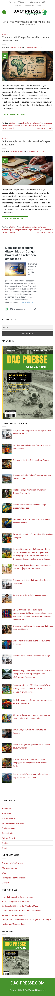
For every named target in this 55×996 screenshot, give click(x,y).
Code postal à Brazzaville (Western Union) (20, 906)
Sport (4, 848)
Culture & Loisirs (9, 838)
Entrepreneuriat (9, 818)
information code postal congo (18, 125)
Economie (6, 808)
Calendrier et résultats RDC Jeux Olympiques (21, 910)
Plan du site (41, 990)
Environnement (8, 828)
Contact (38, 6)
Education (6, 813)
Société (5, 34)
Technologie (7, 833)
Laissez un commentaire (44, 128)
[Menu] (4, 12)
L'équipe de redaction (33, 47)
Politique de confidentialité (24, 6)
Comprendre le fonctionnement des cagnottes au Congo (26, 919)
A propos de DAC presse (17, 2)
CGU (43, 2)
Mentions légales (34, 2)
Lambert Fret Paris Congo (13, 915)
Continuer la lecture (15, 114)
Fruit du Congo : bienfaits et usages (17, 897)
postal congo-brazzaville (31, 230)
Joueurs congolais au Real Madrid (16, 901)
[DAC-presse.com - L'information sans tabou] (29, 12)
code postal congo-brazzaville (31, 123)
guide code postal (16, 230)
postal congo (33, 125)
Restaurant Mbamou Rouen (14, 924)
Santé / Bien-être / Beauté (13, 823)
